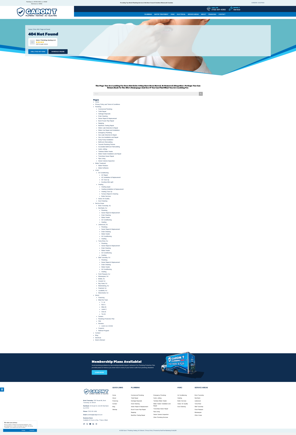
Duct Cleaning (102, 201)
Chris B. (103, 312)
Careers (100, 316)
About (97, 295)
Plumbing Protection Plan (106, 319)
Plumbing (98, 106)
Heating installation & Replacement (112, 189)
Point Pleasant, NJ (104, 274)
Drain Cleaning (103, 116)
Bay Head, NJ (102, 283)
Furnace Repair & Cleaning (109, 194)
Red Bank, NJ (102, 208)
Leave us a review (107, 326)
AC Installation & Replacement (111, 177)
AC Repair (104, 175)
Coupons (101, 328)
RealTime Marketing (165, 430)
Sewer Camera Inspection (106, 161)
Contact (97, 333)
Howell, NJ (101, 281)
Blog (96, 335)
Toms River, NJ (103, 241)
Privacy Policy (149, 430)
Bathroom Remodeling (105, 142)
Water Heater (105, 217)
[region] (20, 426)
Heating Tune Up (106, 191)
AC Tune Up (105, 180)
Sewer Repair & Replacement (107, 118)
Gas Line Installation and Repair (108, 137)
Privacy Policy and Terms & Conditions (107, 104)
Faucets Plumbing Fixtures (106, 144)
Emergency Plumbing (105, 132)
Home (30, 29)
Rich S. (103, 304)
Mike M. (104, 307)
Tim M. (103, 314)
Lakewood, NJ (103, 224)
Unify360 (174, 430)
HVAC (97, 170)
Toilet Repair (102, 111)
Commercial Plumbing (105, 109)
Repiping (101, 123)
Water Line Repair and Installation (109, 130)
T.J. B (103, 302)
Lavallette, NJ (102, 290)
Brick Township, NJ (104, 205)
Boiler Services (106, 196)
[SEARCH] (201, 94)
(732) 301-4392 (92, 411)
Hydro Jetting (102, 149)
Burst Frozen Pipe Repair (106, 121)
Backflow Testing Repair (106, 125)
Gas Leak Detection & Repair (107, 135)
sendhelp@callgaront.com (94, 414)
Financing (101, 297)
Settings (23, 430)
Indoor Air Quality (103, 198)
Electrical (98, 337)
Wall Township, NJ (104, 257)
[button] (2, 389)
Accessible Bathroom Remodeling (109, 147)
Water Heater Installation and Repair (109, 154)
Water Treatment (100, 163)
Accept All (32, 430)
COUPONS (261, 2)
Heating (100, 184)
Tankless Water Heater (105, 151)
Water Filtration (103, 165)
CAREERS (254, 2)
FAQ (99, 321)
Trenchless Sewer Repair (106, 156)
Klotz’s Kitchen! (100, 340)
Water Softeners (103, 168)
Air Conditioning (103, 172)
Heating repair (105, 187)
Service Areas (99, 203)
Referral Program (103, 330)
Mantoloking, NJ (103, 286)
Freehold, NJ (102, 288)
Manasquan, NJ (103, 276)
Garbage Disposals (104, 114)
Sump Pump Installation (105, 140)
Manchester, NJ (103, 293)
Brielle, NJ (101, 279)
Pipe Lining (101, 158)
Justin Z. (104, 309)
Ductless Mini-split (107, 182)
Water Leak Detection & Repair (108, 128)
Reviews (101, 323)
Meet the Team (103, 300)
